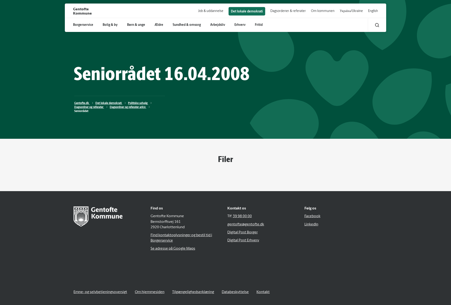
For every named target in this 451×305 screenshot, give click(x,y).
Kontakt (263, 292)
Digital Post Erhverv (243, 240)
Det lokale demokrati (247, 11)
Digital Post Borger (242, 232)
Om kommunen (322, 11)
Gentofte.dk (82, 103)
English (373, 11)
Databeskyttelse (235, 292)
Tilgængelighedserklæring (193, 292)
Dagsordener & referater (288, 11)
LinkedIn (311, 224)
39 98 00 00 (242, 216)
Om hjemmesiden (149, 292)
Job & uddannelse (210, 11)
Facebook (312, 216)
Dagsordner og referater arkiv (128, 107)
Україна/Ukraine (351, 11)
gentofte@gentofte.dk (245, 224)
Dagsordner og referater (89, 107)
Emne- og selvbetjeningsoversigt (100, 292)
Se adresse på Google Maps (173, 249)
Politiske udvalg (138, 103)
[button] (377, 25)
